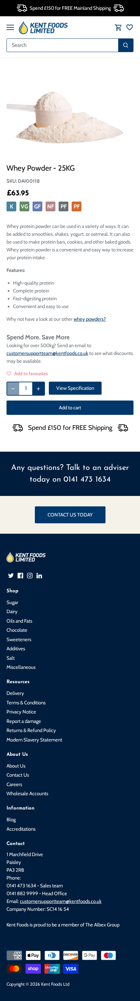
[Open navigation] (10, 27)
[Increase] (38, 388)
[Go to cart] (118, 27)
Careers (14, 784)
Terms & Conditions (26, 703)
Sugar (12, 602)
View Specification (75, 388)
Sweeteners (19, 639)
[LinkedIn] (39, 575)
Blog (11, 820)
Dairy (12, 611)
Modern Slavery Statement (34, 740)
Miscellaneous (21, 667)
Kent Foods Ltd (55, 984)
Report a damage (24, 721)
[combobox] (63, 45)
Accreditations (21, 829)
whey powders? (90, 319)
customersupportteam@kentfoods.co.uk (47, 353)
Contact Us (18, 775)
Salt (11, 658)
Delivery (15, 693)
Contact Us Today (70, 515)
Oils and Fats (19, 621)
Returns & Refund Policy (31, 730)
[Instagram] (30, 575)
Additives (16, 649)
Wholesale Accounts (27, 794)
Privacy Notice (21, 712)
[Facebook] (20, 575)
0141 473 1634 (87, 480)
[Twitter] (11, 575)
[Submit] (125, 45)
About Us (16, 766)
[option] (70, 112)
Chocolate (17, 630)
